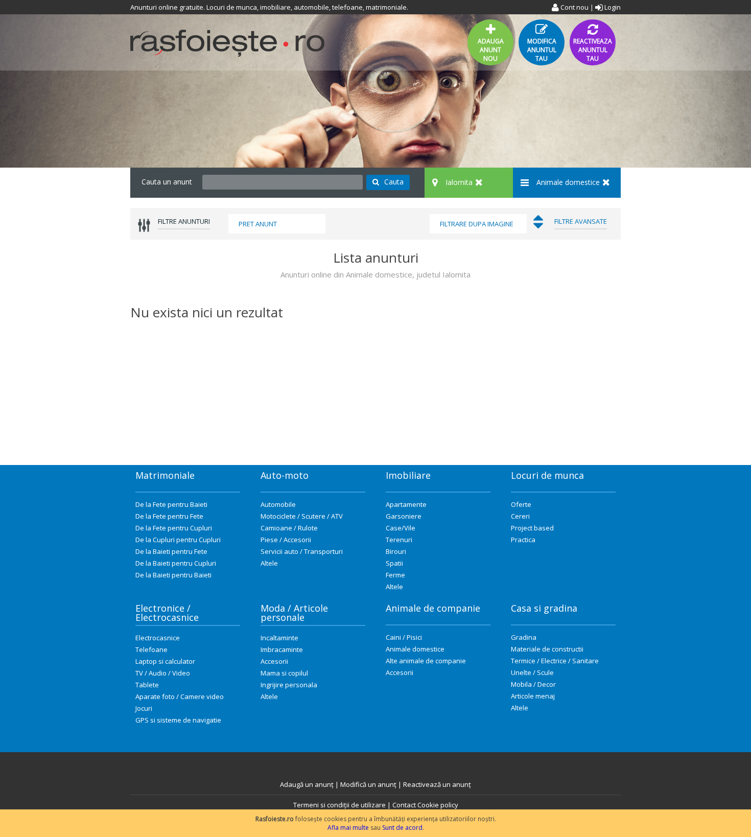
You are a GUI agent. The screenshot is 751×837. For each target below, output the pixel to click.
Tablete (147, 684)
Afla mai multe (348, 827)
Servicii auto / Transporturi (302, 551)
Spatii (394, 563)
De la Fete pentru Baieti (171, 504)
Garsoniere (403, 516)
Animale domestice (415, 649)
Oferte (521, 504)
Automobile (278, 504)
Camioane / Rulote (289, 527)
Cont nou (574, 7)
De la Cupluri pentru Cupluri (178, 539)
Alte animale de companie (426, 660)
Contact (404, 804)
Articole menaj (533, 696)
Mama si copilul (284, 673)
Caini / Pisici (404, 637)
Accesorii (274, 661)
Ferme (395, 574)
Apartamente (406, 504)
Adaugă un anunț (307, 784)
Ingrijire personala (289, 684)
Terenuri (399, 539)
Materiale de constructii (547, 649)
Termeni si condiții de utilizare (339, 804)
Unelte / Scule (532, 672)
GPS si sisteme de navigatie (178, 720)
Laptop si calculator (165, 661)
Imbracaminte (282, 649)
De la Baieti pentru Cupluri (175, 563)
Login (612, 7)
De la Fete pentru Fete (169, 516)
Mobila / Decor (533, 684)
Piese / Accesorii (286, 539)
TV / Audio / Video (162, 673)
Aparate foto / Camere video (179, 696)
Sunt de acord (402, 827)
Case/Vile (400, 527)
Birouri (396, 551)
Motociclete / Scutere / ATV (302, 516)
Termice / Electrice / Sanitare (555, 660)
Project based (532, 527)
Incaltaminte (279, 637)
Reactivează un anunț (437, 784)
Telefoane (151, 649)
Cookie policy (437, 804)
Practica (523, 539)
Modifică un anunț (368, 784)
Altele (269, 563)
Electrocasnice (157, 637)
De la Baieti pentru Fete (171, 551)
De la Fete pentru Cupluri (173, 527)
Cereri (520, 516)
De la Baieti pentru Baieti (173, 574)
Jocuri (143, 708)
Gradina (523, 637)
